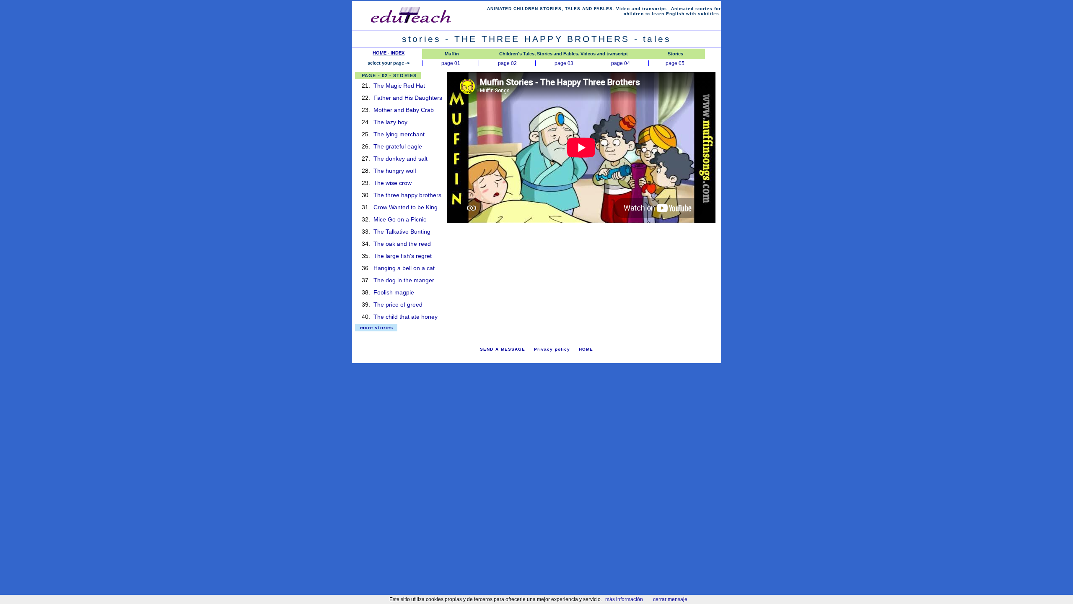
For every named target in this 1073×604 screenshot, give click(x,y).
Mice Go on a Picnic (399, 219)
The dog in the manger (403, 280)
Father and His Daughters (407, 97)
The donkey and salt (400, 158)
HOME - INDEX (388, 52)
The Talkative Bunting (401, 231)
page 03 (564, 63)
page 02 (507, 63)
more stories (376, 327)
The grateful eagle (397, 146)
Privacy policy (552, 349)
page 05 (675, 63)
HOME (586, 349)
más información (624, 599)
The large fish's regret (402, 256)
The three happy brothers (407, 195)
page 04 (620, 63)
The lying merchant (399, 134)
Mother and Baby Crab (403, 110)
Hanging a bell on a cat (404, 268)
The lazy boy (390, 122)
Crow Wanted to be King (405, 207)
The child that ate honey (405, 316)
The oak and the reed (402, 243)
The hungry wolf (394, 170)
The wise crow (392, 183)
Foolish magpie (393, 292)
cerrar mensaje (670, 599)
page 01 (450, 63)
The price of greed (397, 304)
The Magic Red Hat (399, 85)
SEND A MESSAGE (502, 349)
